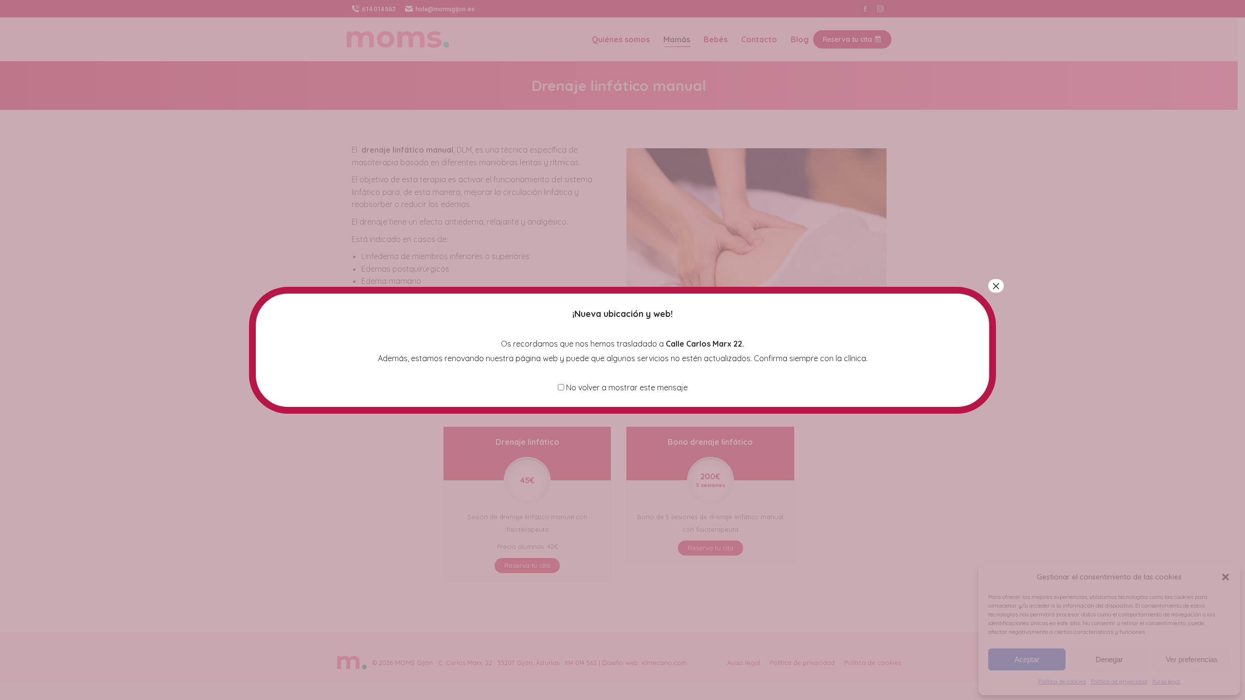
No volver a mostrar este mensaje (626, 387)
